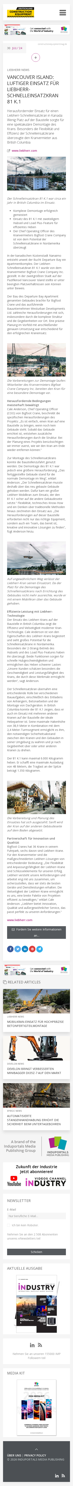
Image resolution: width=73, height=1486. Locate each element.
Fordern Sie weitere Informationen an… (38, 932)
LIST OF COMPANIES (21, 1463)
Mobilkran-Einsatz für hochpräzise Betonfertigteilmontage (35, 1024)
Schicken (36, 1252)
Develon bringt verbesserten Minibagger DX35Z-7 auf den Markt (34, 1071)
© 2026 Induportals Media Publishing (35, 1459)
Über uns (14, 1455)
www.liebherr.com (24, 150)
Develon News (15, 1063)
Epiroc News (14, 1110)
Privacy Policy (35, 1455)
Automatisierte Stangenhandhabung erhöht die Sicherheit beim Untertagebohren (34, 1120)
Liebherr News (18, 70)
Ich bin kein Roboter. (25, 1225)
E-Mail (11, 1209)
